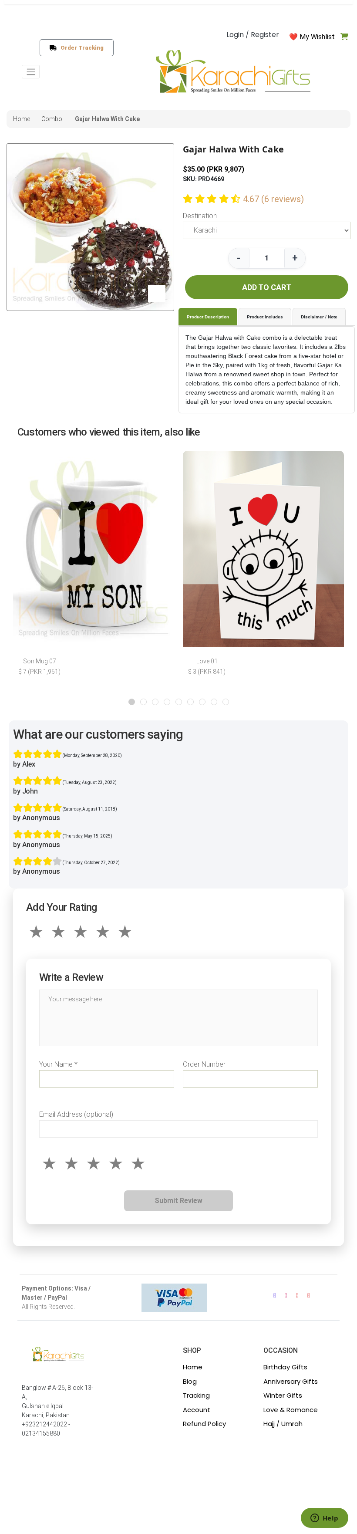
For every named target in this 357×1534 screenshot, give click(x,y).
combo (51, 118)
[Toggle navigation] (31, 71)
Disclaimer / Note (319, 316)
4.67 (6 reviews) (273, 199)
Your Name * (58, 1064)
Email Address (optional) (76, 1114)
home (21, 118)
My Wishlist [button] (317, 37)
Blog (190, 1381)
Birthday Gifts (285, 1367)
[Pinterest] (308, 1295)
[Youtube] (297, 1295)
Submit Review (178, 1200)
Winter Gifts (282, 1395)
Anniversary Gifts (290, 1381)
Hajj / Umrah (283, 1423)
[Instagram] (286, 1295)
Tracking (196, 1395)
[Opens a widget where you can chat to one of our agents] (324, 1519)
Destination (200, 216)
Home (192, 1367)
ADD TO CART (266, 287)
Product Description (208, 316)
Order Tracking (80, 47)
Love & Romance (290, 1409)
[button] (132, 701)
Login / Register (252, 35)
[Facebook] (274, 1295)
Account (196, 1409)
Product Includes (265, 316)
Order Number (204, 1064)
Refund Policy (204, 1423)
